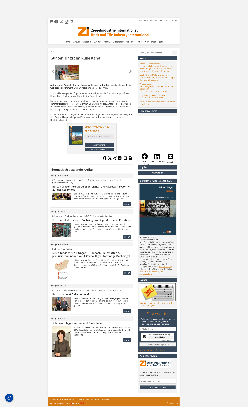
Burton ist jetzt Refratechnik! (70, 294)
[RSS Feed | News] (52, 21)
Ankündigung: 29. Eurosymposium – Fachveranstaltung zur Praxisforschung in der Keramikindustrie (158, 77)
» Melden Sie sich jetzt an (158, 344)
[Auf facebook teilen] (104, 159)
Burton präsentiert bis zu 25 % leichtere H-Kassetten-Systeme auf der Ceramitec (91, 188)
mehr (127, 204)
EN (176, 20)
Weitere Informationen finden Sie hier (153, 350)
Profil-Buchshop (165, 266)
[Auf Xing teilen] (115, 159)
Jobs (161, 41)
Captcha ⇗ (167, 340)
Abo (140, 41)
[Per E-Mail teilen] (125, 158)
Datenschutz (83, 399)
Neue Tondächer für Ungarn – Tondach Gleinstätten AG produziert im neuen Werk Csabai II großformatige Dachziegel (91, 254)
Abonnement (99, 145)
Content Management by (60, 403)
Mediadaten (164, 20)
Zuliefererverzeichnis (124, 41)
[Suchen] (174, 53)
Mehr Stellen (157, 173)
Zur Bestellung (146, 274)
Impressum (95, 399)
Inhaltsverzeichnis (99, 149)
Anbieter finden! (158, 387)
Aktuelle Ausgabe (82, 41)
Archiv (107, 41)
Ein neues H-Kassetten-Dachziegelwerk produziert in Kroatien (91, 220)
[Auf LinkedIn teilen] (120, 159)
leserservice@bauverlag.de (151, 271)
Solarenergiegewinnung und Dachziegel (77, 323)
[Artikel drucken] (130, 158)
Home (67, 41)
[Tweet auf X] (109, 159)
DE (172, 20)
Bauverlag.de (172, 403)
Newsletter (143, 20)
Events (97, 41)
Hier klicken (160, 337)
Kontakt (153, 20)
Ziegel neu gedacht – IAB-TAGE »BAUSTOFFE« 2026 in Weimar (153, 96)
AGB (74, 399)
